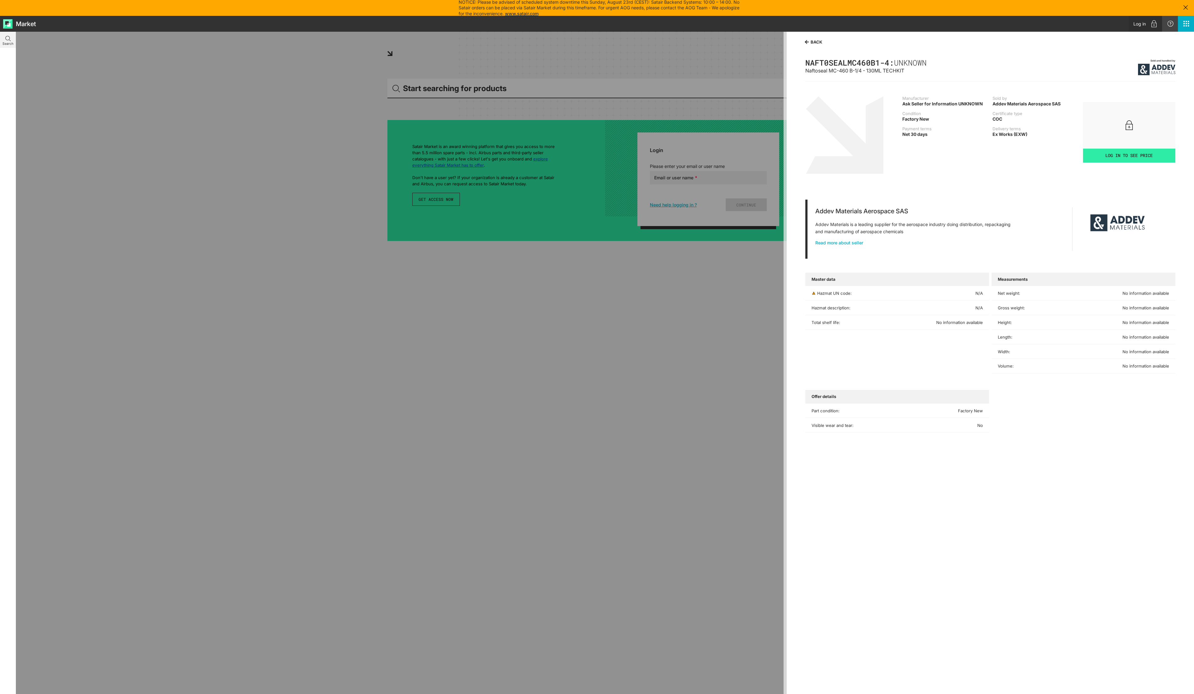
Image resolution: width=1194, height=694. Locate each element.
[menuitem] (1145, 24)
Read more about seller (839, 242)
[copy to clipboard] (930, 62)
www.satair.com (522, 13)
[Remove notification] (1186, 8)
